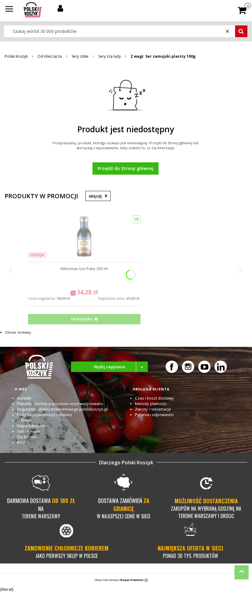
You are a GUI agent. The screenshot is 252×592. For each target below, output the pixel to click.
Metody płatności (151, 403)
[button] (9, 9)
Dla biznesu (28, 436)
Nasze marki (28, 431)
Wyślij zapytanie (119, 367)
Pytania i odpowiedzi (154, 414)
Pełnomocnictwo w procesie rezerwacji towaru (60, 403)
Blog (21, 442)
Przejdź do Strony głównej (125, 168)
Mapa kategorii (31, 425)
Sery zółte (80, 56)
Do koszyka (81, 319)
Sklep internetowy (119, 580)
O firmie (24, 420)
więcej (95, 196)
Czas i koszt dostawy (154, 398)
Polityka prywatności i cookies (44, 414)
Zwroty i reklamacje (153, 409)
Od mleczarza (49, 56)
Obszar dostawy (18, 332)
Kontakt (24, 398)
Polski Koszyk (16, 56)
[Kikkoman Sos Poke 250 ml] (84, 236)
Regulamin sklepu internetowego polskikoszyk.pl (62, 409)
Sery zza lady (109, 56)
